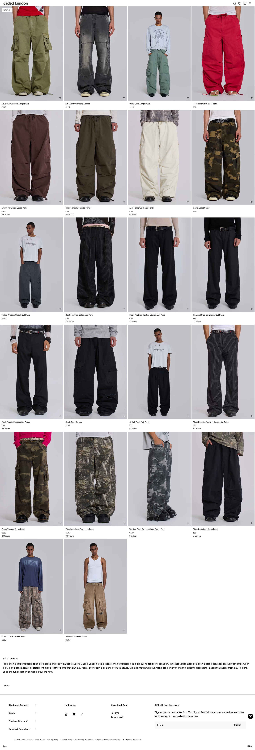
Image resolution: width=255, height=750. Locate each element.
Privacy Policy (52, 739)
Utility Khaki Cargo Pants (139, 104)
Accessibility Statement (84, 739)
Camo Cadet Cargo (201, 208)
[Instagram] (66, 714)
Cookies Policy (66, 739)
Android (118, 717)
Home (6, 685)
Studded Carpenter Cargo (76, 636)
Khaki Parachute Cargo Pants (78, 208)
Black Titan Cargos (74, 422)
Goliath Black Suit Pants (139, 422)
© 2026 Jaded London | (24, 739)
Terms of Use (40, 739)
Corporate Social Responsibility (108, 739)
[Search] (234, 3)
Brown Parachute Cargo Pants (14, 208)
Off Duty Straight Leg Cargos (78, 104)
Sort (5, 746)
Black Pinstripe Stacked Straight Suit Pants (147, 315)
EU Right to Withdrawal (132, 739)
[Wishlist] (239, 3)
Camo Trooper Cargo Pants (13, 529)
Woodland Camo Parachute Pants (80, 529)
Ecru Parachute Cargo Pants (141, 208)
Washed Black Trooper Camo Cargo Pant (146, 529)
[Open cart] (244, 3)
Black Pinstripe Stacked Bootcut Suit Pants (211, 422)
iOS (117, 713)
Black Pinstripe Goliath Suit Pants (80, 315)
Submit (237, 725)
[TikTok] (82, 714)
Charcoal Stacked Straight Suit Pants (208, 315)
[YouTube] (74, 714)
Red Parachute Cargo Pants (205, 104)
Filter (249, 746)
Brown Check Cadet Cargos (14, 636)
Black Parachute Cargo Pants (205, 529)
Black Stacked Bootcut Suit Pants (16, 422)
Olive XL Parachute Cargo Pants (15, 104)
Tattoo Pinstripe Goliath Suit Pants (16, 315)
